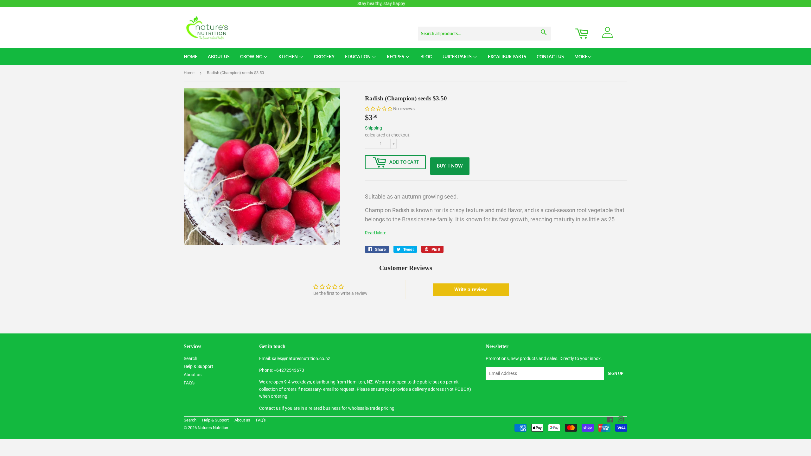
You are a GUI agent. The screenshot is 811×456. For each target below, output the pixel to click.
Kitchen (288, 56)
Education (358, 56)
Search (190, 358)
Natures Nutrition (213, 427)
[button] (379, 108)
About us (192, 374)
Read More (375, 232)
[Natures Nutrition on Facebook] (610, 420)
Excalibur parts (507, 56)
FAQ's (189, 382)
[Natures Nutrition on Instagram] (621, 420)
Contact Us (550, 56)
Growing (251, 56)
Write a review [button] (470, 290)
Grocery (324, 56)
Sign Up (615, 373)
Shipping (373, 127)
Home (190, 56)
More (580, 56)
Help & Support (198, 366)
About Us (219, 56)
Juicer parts (458, 56)
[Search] (544, 27)
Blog (426, 56)
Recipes (396, 56)
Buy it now (450, 165)
